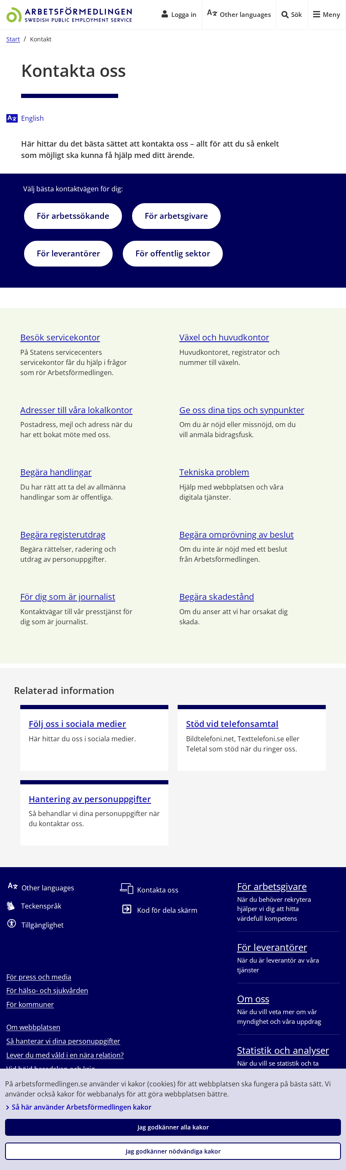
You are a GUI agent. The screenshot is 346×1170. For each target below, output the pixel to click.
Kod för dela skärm (167, 910)
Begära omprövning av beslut (236, 534)
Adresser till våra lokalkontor (76, 410)
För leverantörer (68, 253)
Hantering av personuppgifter (90, 799)
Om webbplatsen (33, 1027)
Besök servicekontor (60, 337)
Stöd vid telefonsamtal (232, 723)
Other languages (48, 887)
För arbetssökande (73, 215)
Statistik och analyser (283, 1050)
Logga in (184, 14)
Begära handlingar (56, 472)
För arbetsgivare (176, 215)
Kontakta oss (157, 890)
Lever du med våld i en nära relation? (65, 1055)
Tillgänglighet (43, 924)
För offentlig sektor (172, 253)
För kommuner (30, 1004)
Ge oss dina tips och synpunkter (241, 410)
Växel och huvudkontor (224, 337)
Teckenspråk (41, 906)
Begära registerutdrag (62, 534)
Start (13, 39)
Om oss (253, 998)
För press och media (38, 977)
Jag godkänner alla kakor (173, 1127)
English (32, 118)
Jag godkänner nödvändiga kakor (173, 1151)
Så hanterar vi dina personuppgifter (63, 1041)
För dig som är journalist (67, 596)
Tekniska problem (214, 472)
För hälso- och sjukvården (47, 990)
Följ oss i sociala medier (77, 723)
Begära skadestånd (216, 596)
